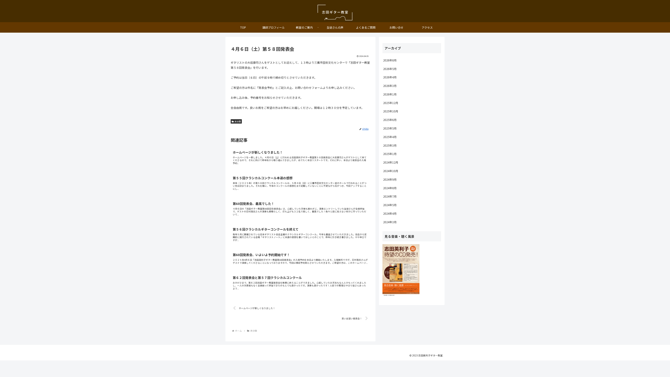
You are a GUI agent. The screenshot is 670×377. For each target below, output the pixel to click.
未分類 (237, 121)
